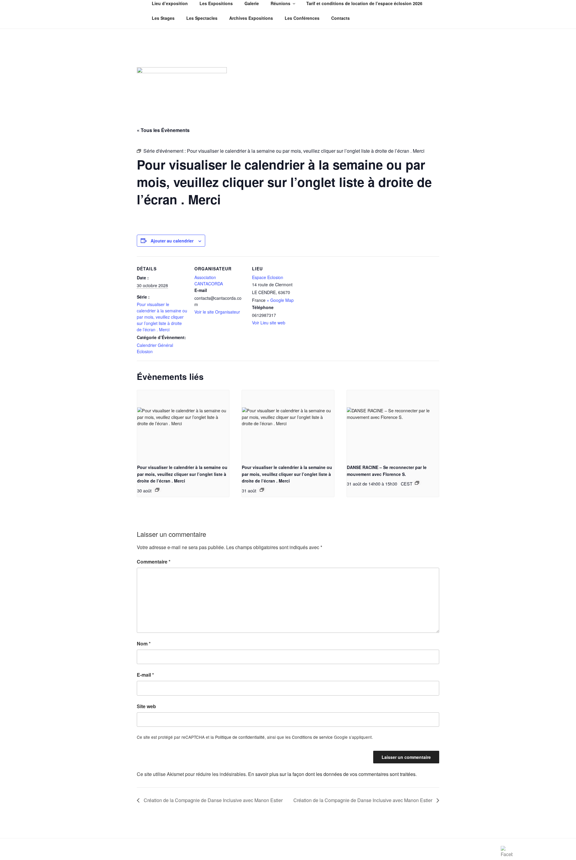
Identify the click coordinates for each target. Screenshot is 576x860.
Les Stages (163, 18)
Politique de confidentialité (240, 737)
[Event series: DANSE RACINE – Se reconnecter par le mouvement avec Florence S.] (417, 483)
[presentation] (183, 424)
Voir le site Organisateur (217, 312)
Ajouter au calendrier (172, 241)
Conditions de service (312, 737)
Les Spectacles (202, 18)
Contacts (340, 18)
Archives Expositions (251, 18)
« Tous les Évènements (163, 130)
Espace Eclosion (267, 277)
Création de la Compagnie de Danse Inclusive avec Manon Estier (212, 800)
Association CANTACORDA (208, 280)
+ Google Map (280, 300)
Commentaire (153, 561)
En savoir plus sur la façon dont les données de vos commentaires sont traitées (332, 774)
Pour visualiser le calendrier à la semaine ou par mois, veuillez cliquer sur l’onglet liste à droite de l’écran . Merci (162, 316)
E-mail (145, 674)
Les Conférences (302, 18)
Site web (146, 706)
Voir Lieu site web (268, 323)
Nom (144, 643)
